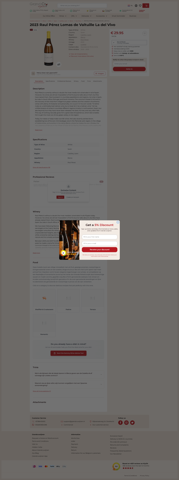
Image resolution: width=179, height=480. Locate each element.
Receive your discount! (99, 250)
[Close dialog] (118, 222)
